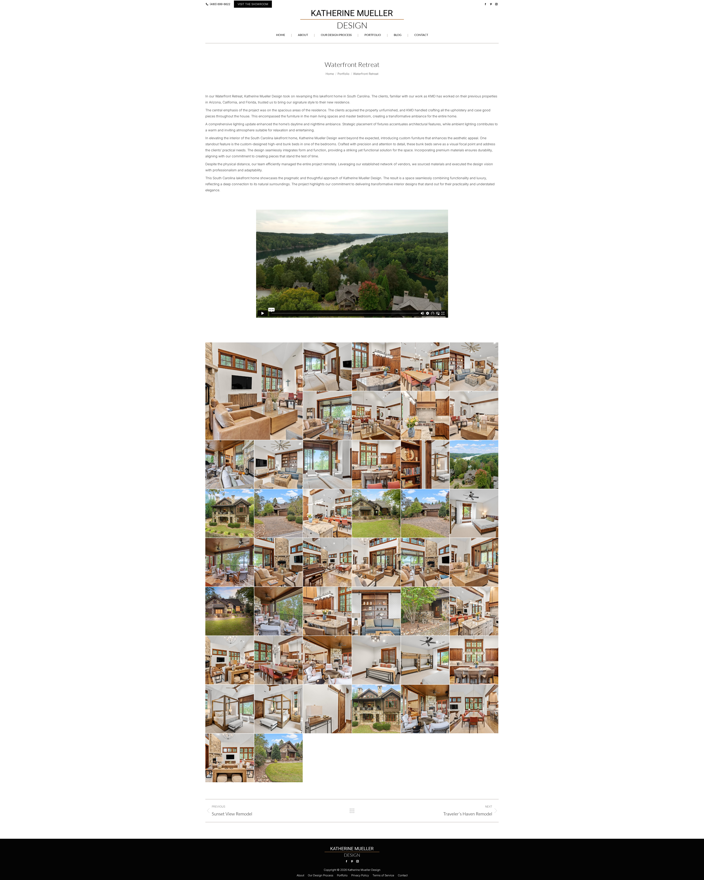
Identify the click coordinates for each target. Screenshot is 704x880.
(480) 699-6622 (220, 4)
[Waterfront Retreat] (254, 391)
